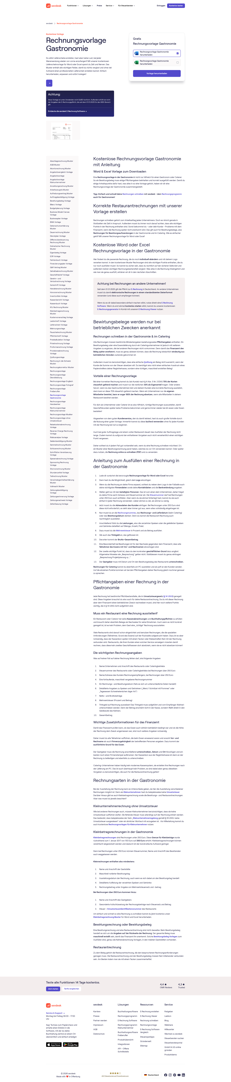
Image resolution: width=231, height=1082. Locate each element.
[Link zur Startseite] (53, 1005)
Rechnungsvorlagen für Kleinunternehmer (128, 824)
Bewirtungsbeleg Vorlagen (165, 936)
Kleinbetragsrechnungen (104, 837)
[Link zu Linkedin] (183, 1075)
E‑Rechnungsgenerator (108, 309)
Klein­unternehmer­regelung (145, 818)
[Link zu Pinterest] (174, 1075)
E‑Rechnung (136, 289)
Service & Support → (55, 1013)
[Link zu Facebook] (165, 1075)
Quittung (148, 362)
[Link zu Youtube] (179, 1075)
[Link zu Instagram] (170, 1075)
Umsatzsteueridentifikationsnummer (124, 909)
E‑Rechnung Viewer (147, 309)
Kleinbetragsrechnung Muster (107, 917)
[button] (73, 5)
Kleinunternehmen (132, 792)
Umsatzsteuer (173, 792)
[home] (53, 5)
